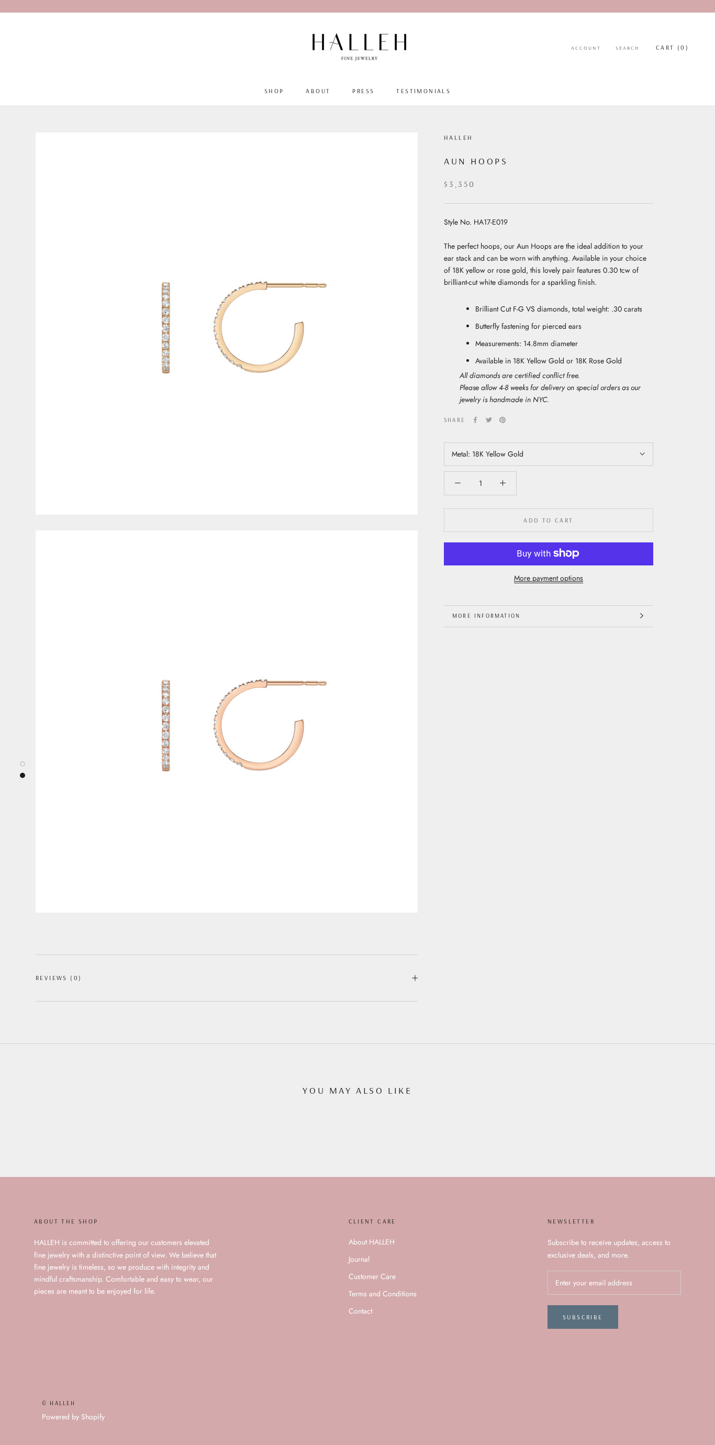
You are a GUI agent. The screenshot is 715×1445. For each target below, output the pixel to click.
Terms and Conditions (383, 1293)
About (318, 91)
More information (486, 615)
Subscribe (583, 1317)
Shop (274, 91)
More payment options (548, 577)
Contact (360, 1311)
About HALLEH (372, 1242)
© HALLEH (59, 1403)
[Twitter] (489, 420)
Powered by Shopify (73, 1416)
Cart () (672, 47)
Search (627, 48)
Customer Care (372, 1276)
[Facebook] (475, 420)
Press (363, 91)
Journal (359, 1259)
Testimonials (423, 91)
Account (586, 48)
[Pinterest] (502, 420)
